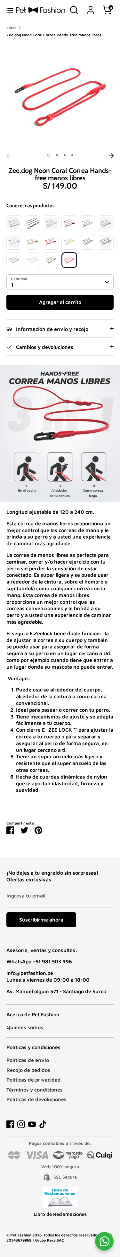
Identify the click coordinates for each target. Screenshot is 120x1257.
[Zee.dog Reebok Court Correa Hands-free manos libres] (106, 223)
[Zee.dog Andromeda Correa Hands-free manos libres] (14, 260)
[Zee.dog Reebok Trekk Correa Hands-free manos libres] (14, 242)
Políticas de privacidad (33, 1080)
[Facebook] (10, 1124)
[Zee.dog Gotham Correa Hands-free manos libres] (87, 242)
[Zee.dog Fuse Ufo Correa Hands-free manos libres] (51, 223)
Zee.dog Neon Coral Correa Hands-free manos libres (53, 34)
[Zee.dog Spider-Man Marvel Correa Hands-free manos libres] (51, 242)
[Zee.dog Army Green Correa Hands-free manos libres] (51, 260)
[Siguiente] (111, 156)
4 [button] (72, 155)
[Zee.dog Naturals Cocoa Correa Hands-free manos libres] (14, 223)
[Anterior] (9, 156)
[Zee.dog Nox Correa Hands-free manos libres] (32, 223)
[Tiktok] (43, 1124)
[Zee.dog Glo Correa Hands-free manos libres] (69, 242)
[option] (60, 96)
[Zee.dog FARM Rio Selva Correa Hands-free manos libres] (69, 223)
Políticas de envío (27, 1060)
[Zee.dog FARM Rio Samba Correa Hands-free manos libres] (87, 223)
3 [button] (65, 155)
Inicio (11, 27)
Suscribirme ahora (41, 920)
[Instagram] (21, 1124)
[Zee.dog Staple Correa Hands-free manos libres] (106, 242)
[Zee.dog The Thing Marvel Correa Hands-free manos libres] (32, 242)
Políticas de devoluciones (36, 1099)
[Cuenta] (90, 7)
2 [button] (57, 155)
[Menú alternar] (8, 10)
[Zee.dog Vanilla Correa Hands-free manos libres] (32, 260)
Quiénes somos (24, 1027)
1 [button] (48, 155)
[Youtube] (32, 1124)
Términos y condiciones (34, 1089)
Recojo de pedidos (28, 1070)
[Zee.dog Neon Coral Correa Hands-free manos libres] (69, 260)
